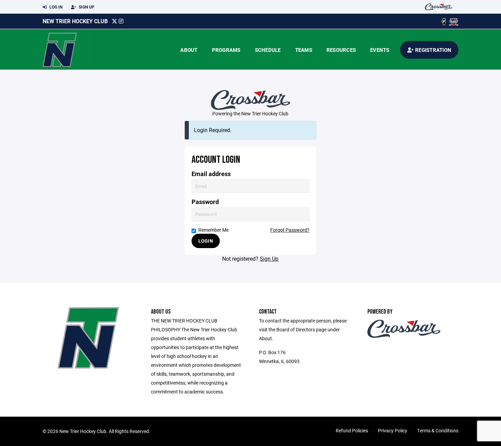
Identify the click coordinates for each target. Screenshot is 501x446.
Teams (303, 49)
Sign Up (86, 7)
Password (205, 202)
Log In (55, 7)
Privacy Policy (392, 430)
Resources (341, 49)
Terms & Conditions (437, 430)
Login (205, 241)
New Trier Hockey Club (75, 21)
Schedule (268, 49)
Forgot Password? (289, 230)
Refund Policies (352, 430)
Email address (211, 174)
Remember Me (213, 230)
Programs (226, 49)
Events (380, 49)
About (188, 49)
